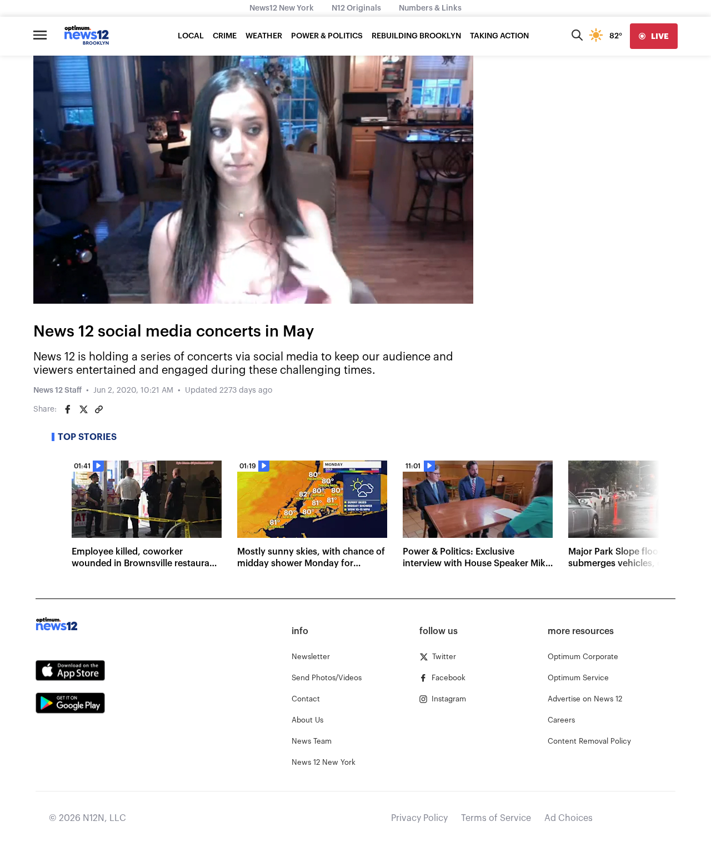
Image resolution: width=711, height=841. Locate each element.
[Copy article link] (98, 409)
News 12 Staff (57, 390)
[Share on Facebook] (67, 409)
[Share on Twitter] (83, 409)
